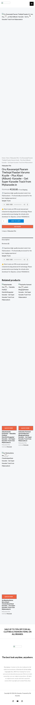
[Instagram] (22, 701)
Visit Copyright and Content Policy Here (20, 681)
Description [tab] (6, 239)
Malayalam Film (14, 158)
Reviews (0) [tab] (5, 243)
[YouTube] (17, 701)
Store (7, 158)
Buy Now (17, 226)
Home (3, 158)
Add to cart (16, 221)
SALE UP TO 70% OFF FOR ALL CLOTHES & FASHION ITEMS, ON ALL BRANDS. (17, 631)
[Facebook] (13, 701)
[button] (30, 16)
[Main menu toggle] (32, 4)
